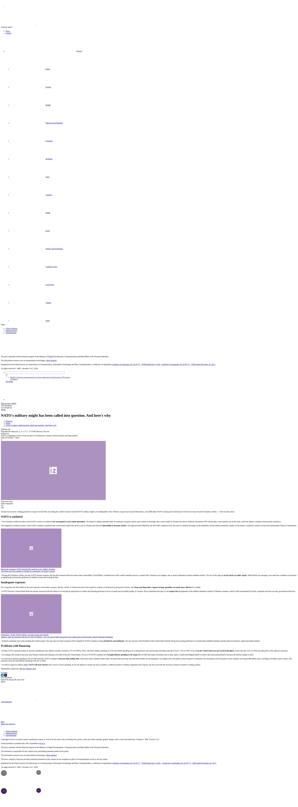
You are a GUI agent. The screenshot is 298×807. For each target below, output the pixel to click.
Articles (8, 33)
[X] (5, 675)
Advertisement (11, 333)
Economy (49, 141)
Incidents (49, 159)
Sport (48, 321)
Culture (48, 303)
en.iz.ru (42, 743)
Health (48, 105)
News (8, 31)
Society (48, 87)
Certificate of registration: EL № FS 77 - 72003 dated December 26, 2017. (188, 364)
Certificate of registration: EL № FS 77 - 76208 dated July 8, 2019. (136, 763)
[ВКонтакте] (2, 675)
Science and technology (54, 249)
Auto (47, 177)
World (48, 213)
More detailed (51, 361)
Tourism (49, 195)
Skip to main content (8, 403)
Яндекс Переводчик (28, 669)
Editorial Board (11, 331)
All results (9, 382)
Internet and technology (54, 123)
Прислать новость (8, 724)
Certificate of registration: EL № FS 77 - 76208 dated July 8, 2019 (136, 364)
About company (11, 329)
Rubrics (79, 51)
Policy (48, 69)
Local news (50, 285)
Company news (51, 267)
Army (48, 231)
